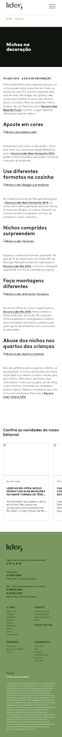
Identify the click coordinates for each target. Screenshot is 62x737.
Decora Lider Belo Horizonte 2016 (32, 153)
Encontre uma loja (41, 611)
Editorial (19, 19)
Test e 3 (9, 652)
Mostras (9, 623)
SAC (36, 649)
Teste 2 (37, 620)
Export (9, 632)
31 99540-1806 (14, 589)
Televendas (39, 646)
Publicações (11, 626)
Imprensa (38, 658)
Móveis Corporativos (42, 617)
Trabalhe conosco (41, 655)
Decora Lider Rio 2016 (17, 266)
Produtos (10, 614)
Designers (10, 620)
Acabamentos (12, 634)
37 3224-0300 (13, 575)
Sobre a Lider (11, 611)
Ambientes (10, 617)
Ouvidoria (38, 652)
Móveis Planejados (42, 614)
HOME (9, 19)
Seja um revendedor (14, 649)
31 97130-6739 (14, 593)
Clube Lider (11, 646)
